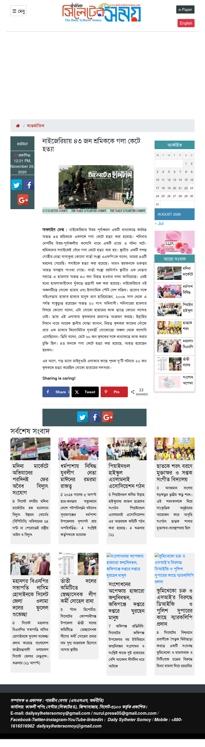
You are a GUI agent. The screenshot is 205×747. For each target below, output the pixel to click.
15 (186, 179)
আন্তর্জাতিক (35, 125)
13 (174, 179)
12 (169, 179)
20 (174, 188)
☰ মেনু (18, 10)
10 (157, 179)
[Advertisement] (102, 75)
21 (180, 188)
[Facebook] (29, 184)
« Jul (159, 223)
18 (163, 188)
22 (186, 188)
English (186, 23)
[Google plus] (23, 199)
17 (157, 188)
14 (180, 179)
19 (169, 188)
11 (163, 179)
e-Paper (185, 9)
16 (191, 179)
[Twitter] (16, 184)
